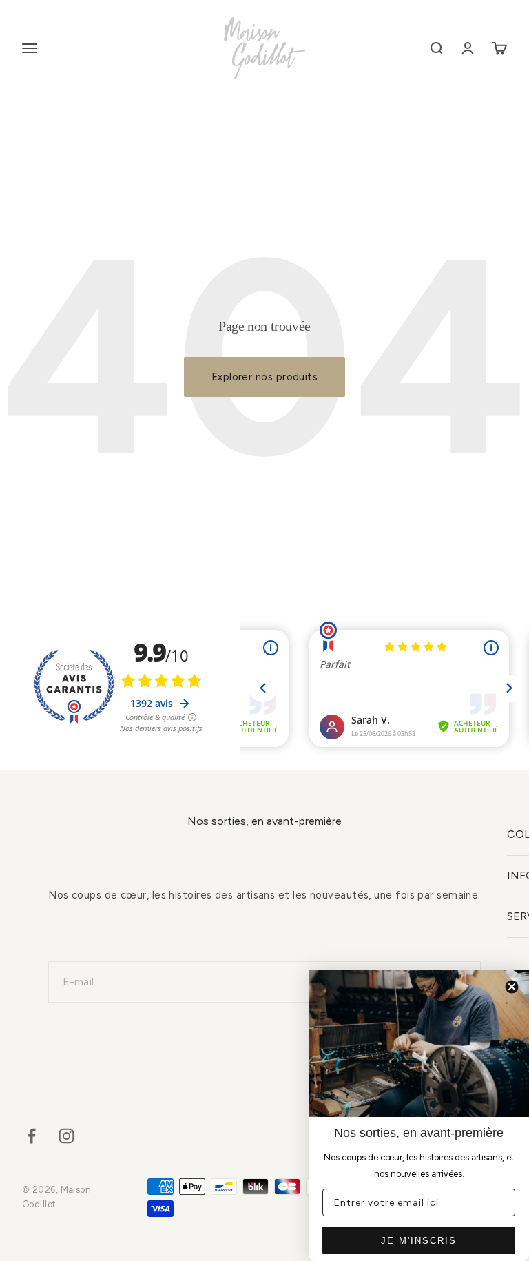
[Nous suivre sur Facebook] (31, 1136)
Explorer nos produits (264, 377)
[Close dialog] (512, 987)
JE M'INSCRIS (419, 1241)
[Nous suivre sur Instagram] (66, 1136)
